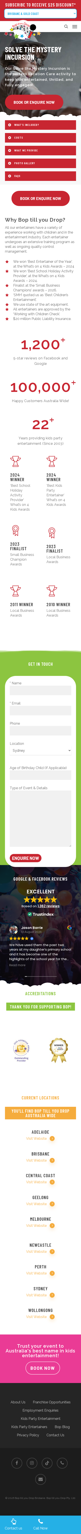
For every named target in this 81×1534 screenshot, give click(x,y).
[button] (74, 26)
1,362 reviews (49, 906)
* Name (15, 683)
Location (17, 744)
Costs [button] (18, 137)
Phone (15, 723)
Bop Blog (62, 1427)
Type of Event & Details (29, 788)
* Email (15, 703)
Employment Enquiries (40, 1410)
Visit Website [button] (36, 1138)
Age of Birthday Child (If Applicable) (38, 768)
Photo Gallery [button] (24, 163)
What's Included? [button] (26, 125)
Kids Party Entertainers (29, 1427)
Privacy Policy (28, 1435)
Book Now (42, 1368)
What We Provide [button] (26, 150)
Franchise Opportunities (52, 1402)
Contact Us (55, 1435)
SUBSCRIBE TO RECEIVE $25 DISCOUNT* (40, 4)
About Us (18, 1402)
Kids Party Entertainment (40, 1419)
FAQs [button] (17, 176)
